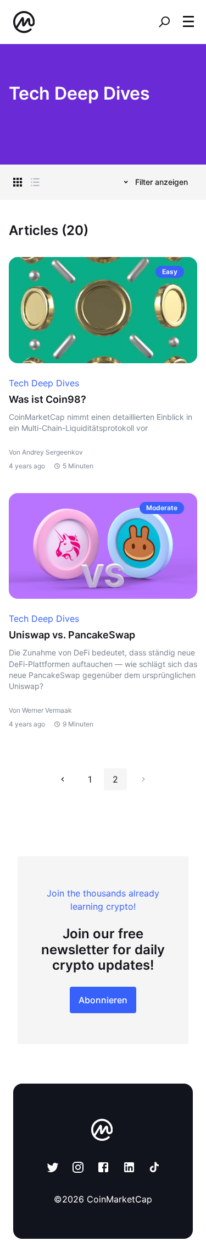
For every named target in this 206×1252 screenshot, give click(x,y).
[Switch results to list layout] (35, 182)
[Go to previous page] (62, 779)
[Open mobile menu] (188, 22)
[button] (188, 21)
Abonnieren (103, 999)
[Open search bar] (164, 22)
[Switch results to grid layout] (17, 182)
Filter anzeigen (161, 182)
